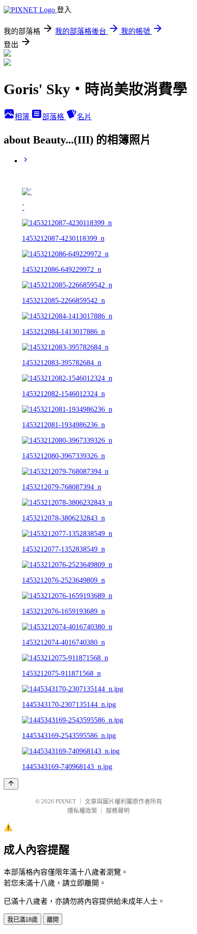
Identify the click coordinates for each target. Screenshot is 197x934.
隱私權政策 (82, 810)
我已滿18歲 (22, 919)
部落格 (54, 117)
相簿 (23, 117)
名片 (84, 117)
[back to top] (11, 784)
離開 (53, 919)
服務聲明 (118, 810)
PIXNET (65, 801)
